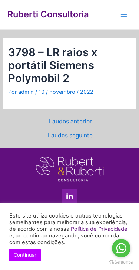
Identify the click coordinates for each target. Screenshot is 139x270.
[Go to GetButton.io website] (121, 262)
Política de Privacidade (99, 229)
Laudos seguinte (70, 136)
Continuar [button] (25, 255)
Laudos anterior (70, 121)
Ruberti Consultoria (48, 14)
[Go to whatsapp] (121, 248)
